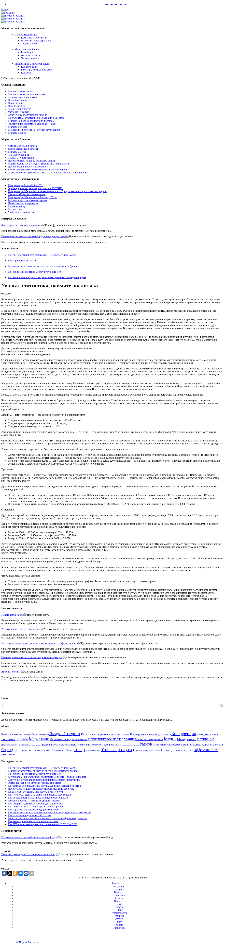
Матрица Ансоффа (18, 111)
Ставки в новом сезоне (21, 157)
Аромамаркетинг (11, 671)
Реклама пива (15, 209)
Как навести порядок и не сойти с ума (29, 815)
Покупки (119, 901)
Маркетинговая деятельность (68, 739)
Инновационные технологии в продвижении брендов (31, 657)
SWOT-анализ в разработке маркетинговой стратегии (38, 169)
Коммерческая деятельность (158, 734)
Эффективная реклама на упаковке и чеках (32, 123)
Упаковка (109, 749)
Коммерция (137, 734)
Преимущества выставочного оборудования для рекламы (33, 236)
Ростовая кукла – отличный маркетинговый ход (28, 837)
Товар (79, 749)
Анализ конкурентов (19, 109)
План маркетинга (33, 745)
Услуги (119, 918)
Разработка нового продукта (127, 745)
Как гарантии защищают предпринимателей (33, 809)
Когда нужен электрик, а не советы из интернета (35, 791)
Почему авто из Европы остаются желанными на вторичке (41, 788)
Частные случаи (30, 58)
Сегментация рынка (163, 745)
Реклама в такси (17, 132)
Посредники (15, 103)
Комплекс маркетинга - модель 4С (27, 94)
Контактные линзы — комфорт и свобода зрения (35, 806)
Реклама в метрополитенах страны (27, 200)
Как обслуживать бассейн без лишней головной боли (38, 797)
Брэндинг (18, 734)
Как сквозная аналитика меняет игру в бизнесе (34, 271)
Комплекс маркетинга (33, 37)
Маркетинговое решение (149, 739)
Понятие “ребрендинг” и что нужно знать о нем (28, 854)
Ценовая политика (181, 750)
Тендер (69, 750)
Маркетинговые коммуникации (32, 63)
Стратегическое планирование (31, 750)
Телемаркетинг (58, 750)
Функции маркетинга (143, 750)
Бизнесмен (7, 734)
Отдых (119, 898)
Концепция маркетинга (207, 734)
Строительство (119, 912)
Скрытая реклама (212, 744)
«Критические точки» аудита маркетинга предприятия (38, 163)
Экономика (119, 927)
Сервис (195, 744)
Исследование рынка (95, 734)
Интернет (71, 733)
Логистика (8, 739)
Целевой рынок (162, 750)
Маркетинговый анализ (27, 49)
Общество (119, 895)
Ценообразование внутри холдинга (28, 166)
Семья (119, 904)
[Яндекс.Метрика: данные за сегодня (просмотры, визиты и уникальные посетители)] (27, 942)
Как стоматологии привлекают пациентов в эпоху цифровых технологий (49, 812)
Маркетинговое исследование (111, 739)
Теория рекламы (30, 43)
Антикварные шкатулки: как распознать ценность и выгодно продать (47, 277)
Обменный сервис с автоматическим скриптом (34, 782)
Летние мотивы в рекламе (22, 145)
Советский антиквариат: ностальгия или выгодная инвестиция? (44, 779)
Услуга (125, 749)
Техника (119, 915)
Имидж (55, 733)
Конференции (29, 66)
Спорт (119, 910)
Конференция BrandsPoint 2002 (25, 185)
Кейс (111, 734)
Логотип (21, 739)
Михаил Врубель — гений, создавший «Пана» (34, 800)
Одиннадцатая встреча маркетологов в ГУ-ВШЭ (35, 188)
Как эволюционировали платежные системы (33, 821)
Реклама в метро (17, 151)
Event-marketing (16, 206)
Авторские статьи (116, 4)
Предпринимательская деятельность (58, 744)
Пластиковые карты (12, 614)
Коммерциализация (121, 734)
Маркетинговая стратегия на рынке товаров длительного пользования (47, 172)
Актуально (119, 886)
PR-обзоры (27, 52)
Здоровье (119, 889)
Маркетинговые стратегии (36, 40)
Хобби (119, 924)
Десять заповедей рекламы (23, 148)
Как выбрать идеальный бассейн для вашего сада (35, 803)
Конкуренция (183, 733)
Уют (119, 921)
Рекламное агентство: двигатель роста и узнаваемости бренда (42, 266)
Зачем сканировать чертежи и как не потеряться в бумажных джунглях (47, 818)
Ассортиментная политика (23, 97)
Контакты (26, 72)
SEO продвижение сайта (22, 260)
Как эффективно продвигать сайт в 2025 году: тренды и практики (45, 785)
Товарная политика (92, 750)
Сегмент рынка (181, 744)
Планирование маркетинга (13, 745)
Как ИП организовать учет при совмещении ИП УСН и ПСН (42, 824)
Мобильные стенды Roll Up (23, 212)
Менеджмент (186, 739)
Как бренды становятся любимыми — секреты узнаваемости (42, 255)
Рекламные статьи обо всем (36, 69)
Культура (119, 892)
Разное (116, 883)
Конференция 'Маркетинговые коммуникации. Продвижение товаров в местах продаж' (57, 191)
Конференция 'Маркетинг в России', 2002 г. (32, 197)
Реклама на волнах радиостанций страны (31, 120)
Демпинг (27, 734)
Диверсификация (40, 734)
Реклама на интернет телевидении (20, 629)
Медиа (170, 738)
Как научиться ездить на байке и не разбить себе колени (39, 794)
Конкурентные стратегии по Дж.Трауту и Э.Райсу (36, 117)
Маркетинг (39, 738)
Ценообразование (18, 100)
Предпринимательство (89, 744)
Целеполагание (16, 106)
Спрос (6, 749)
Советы (119, 907)
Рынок (146, 743)
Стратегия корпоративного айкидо (27, 114)
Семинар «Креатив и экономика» (26, 194)
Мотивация (205, 739)
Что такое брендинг (19, 154)
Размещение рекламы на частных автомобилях (34, 129)
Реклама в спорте (17, 126)
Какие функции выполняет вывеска (21, 225)
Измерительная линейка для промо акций (31, 160)
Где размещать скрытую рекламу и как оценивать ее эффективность (39, 643)
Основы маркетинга (25, 34)
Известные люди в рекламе (23, 203)
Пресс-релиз (108, 744)
